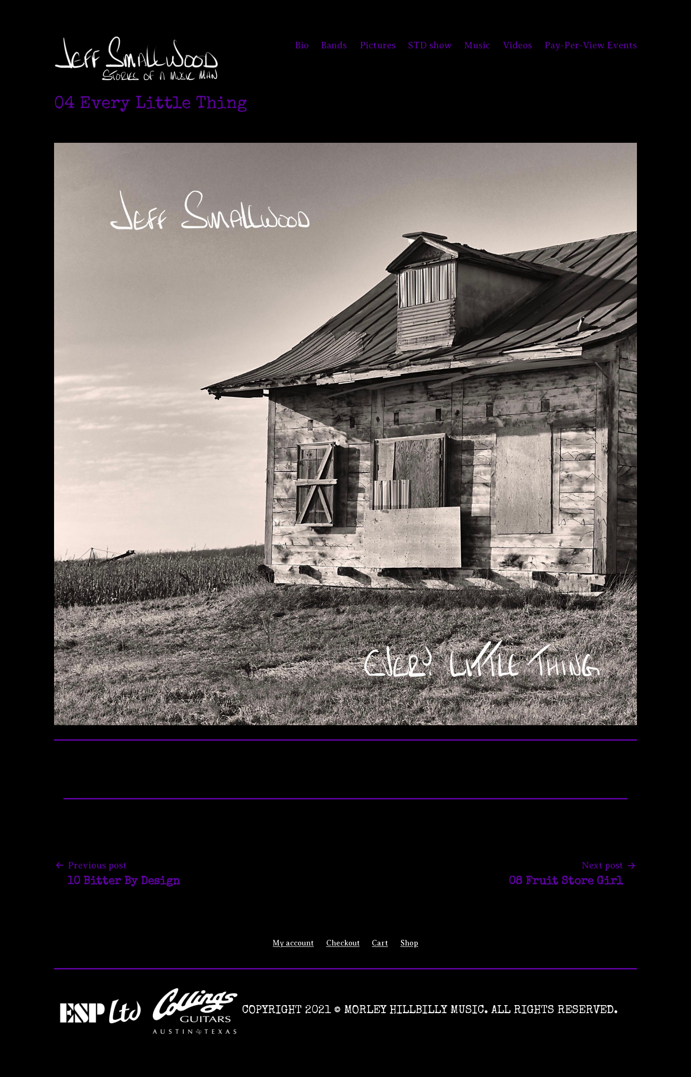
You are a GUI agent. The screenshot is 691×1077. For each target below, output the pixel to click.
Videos (517, 45)
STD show (430, 45)
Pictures (378, 45)
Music (477, 45)
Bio (302, 45)
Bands (334, 45)
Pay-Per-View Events (590, 45)
